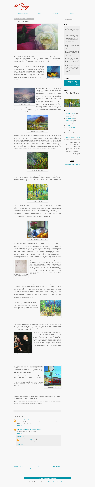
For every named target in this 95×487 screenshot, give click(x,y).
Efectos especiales (70, 118)
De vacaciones (69, 115)
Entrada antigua (57, 466)
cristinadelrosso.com (23, 13)
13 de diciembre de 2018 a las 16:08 (31, 420)
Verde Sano (19, 420)
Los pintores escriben (71, 127)
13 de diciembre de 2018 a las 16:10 (33, 429)
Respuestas (21, 436)
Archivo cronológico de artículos (72, 137)
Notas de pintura (70, 129)
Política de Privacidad (61, 481)
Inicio (38, 466)
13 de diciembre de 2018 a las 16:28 (45, 439)
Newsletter (55, 13)
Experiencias (69, 122)
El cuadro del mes (70, 120)
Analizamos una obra (71, 113)
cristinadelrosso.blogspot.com (27, 439)
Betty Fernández (21, 429)
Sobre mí (72, 13)
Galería (39, 13)
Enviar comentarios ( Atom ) (26, 468)
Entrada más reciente (19, 466)
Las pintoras (69, 125)
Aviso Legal (51, 481)
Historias (68, 123)
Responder (19, 425)
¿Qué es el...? (69, 132)
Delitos (67, 116)
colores (67, 130)
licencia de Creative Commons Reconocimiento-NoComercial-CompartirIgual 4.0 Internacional (72, 164)
